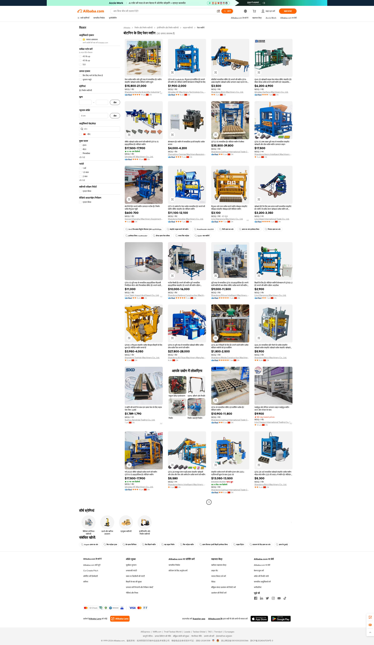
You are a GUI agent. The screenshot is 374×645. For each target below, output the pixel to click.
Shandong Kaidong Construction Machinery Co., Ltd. (187, 295)
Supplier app (199, 619)
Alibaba (127, 27)
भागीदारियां (257, 587)
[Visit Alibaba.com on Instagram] (273, 598)
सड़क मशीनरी (188, 27)
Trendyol (218, 632)
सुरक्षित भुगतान (131, 565)
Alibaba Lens (95, 619)
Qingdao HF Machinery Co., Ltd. (139, 156)
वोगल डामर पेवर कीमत (163, 236)
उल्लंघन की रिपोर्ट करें (218, 593)
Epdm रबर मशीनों (203, 236)
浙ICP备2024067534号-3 (261, 640)
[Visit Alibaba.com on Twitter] (267, 598)
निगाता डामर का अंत (274, 229)
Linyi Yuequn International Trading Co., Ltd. (273, 422)
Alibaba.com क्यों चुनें (91, 565)
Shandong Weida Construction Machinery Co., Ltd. (230, 357)
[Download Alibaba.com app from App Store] (259, 619)
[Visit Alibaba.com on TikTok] (285, 598)
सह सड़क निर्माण (169, 545)
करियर (85, 582)
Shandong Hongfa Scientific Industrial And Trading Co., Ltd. (144, 92)
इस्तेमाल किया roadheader (137, 236)
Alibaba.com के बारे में (92, 559)
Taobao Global (199, 632)
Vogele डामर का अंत (91, 545)
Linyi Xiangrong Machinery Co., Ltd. (227, 219)
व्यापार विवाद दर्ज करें (218, 576)
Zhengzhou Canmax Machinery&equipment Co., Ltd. (187, 154)
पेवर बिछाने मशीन (150, 545)
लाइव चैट (214, 570)
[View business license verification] (213, 640)
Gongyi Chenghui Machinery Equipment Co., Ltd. (144, 219)
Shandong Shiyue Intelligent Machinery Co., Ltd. (230, 295)
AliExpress (145, 632)
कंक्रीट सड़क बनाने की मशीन (179, 229)
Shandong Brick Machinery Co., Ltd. (227, 92)
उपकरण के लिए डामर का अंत (261, 545)
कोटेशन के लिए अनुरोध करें (178, 570)
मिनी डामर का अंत (227, 229)
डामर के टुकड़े (283, 545)
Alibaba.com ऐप (215, 619)
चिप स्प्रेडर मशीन (188, 545)
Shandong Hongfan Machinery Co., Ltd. (185, 219)
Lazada (187, 632)
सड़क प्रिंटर (240, 545)
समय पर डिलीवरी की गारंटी (135, 576)
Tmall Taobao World (172, 632)
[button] (218, 11)
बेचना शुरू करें (259, 570)
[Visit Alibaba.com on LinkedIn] (261, 598)
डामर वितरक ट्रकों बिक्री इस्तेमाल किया (215, 545)
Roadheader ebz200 (205, 229)
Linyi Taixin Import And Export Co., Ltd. (142, 295)
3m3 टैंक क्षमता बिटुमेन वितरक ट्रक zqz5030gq (144, 229)
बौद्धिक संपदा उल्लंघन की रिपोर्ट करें (223, 587)
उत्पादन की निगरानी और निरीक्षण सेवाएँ (139, 587)
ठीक (115, 102)
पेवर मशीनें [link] (200, 27)
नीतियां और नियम (132, 593)
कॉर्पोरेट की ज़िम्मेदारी (90, 576)
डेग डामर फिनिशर (130, 545)
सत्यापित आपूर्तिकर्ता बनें (262, 582)
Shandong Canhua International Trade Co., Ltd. (230, 151)
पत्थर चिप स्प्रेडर (183, 236)
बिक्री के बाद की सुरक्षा (134, 582)
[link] (370, 617)
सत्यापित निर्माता (174, 565)
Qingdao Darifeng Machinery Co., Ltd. (271, 92)
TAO (210, 632)
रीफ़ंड (213, 582)
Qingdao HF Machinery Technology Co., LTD (187, 92)
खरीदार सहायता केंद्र (218, 565)
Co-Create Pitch (90, 570)
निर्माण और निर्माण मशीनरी (144, 27)
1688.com (157, 632)
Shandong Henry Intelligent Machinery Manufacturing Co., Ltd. (273, 154)
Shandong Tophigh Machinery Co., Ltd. (142, 357)
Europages (229, 632)
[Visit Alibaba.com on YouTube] (279, 598)
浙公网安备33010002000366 (234, 640)
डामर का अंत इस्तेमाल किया (250, 229)
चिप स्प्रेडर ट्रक (112, 545)
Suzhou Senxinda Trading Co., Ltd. (140, 420)
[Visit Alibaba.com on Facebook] (255, 598)
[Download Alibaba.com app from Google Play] (281, 619)
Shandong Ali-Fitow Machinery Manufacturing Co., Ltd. (187, 357)
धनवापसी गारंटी (131, 570)
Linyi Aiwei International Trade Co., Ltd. (271, 219)
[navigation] (99, 265)
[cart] (255, 11)
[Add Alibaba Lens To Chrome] (120, 619)
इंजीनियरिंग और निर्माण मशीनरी (168, 27)
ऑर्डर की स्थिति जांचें (261, 576)
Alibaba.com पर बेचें (262, 565)
